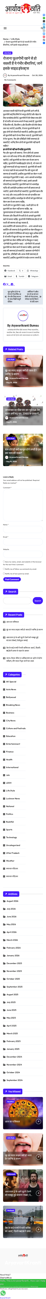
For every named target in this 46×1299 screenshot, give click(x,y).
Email (5, 537)
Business (10, 712)
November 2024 (14, 1064)
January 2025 (13, 1049)
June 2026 (11, 916)
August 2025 (12, 994)
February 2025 (14, 1041)
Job (8, 775)
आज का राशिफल (12, 622)
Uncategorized (13, 845)
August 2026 (12, 901)
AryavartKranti (23, 1262)
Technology (11, 837)
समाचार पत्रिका (12, 868)
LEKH (8, 783)
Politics (9, 814)
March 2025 (12, 1033)
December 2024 (14, 1056)
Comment (7, 488)
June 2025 (11, 1010)
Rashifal (10, 821)
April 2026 (11, 932)
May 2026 (11, 924)
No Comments (10, 80)
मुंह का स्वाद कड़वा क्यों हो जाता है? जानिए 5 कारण (24, 629)
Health (9, 759)
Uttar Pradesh (12, 853)
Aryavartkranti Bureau (25, 325)
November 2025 (14, 971)
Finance (10, 751)
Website (6, 549)
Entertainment (13, 744)
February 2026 (14, 947)
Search (12, 591)
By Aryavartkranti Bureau (18, 75)
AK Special (11, 681)
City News (10, 720)
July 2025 (11, 1002)
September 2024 (15, 1080)
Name (6, 525)
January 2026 (13, 955)
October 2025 (13, 978)
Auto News (11, 689)
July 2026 (11, 908)
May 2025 (11, 1017)
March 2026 (12, 940)
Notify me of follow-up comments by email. (21, 569)
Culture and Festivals (16, 728)
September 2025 (14, 986)
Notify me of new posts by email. (17, 574)
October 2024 (13, 1072)
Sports (9, 829)
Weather (10, 860)
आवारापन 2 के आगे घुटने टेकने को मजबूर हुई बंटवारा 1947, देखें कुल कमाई (22, 638)
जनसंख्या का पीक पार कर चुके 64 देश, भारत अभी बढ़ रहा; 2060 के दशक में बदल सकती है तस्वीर (22, 413)
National (10, 806)
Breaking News (13, 705)
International (12, 767)
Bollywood (11, 697)
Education (10, 736)
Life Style (7, 53)
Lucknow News (13, 798)
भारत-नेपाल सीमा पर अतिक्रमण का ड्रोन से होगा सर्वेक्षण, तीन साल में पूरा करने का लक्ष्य (24, 659)
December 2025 (14, 963)
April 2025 (11, 1025)
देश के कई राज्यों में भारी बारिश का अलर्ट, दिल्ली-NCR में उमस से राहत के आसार (23, 649)
